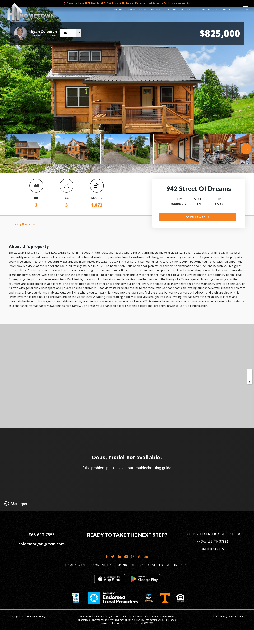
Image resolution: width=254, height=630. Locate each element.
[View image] (28, 149)
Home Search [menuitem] (124, 9)
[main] (127, 255)
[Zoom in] (249, 371)
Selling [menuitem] (186, 9)
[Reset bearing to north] (249, 381)
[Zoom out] (249, 376)
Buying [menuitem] (170, 9)
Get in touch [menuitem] (227, 9)
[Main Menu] (246, 8)
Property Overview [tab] (22, 224)
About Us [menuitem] (204, 9)
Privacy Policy (220, 616)
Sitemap (233, 616)
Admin (242, 616)
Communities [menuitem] (150, 9)
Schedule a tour (197, 217)
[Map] (127, 376)
